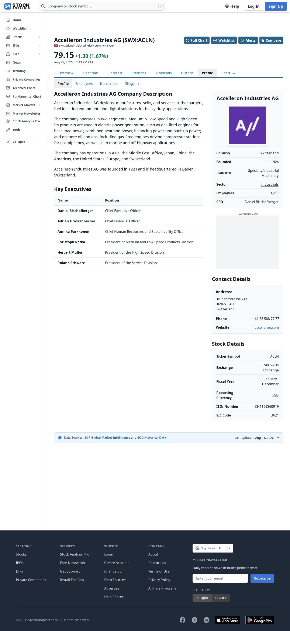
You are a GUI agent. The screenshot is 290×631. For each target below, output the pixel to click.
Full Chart (199, 40)
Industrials (270, 184)
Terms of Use (159, 571)
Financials (91, 73)
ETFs (19, 571)
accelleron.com (267, 327)
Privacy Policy (159, 579)
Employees (84, 83)
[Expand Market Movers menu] (40, 105)
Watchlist (226, 40)
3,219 (274, 193)
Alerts (251, 40)
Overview (65, 73)
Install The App (72, 579)
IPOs (20, 562)
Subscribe (262, 578)
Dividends (164, 73)
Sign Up (276, 6)
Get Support (70, 571)
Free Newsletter (73, 562)
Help (234, 6)
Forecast (115, 73)
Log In (254, 6)
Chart (226, 73)
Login (108, 554)
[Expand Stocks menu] (40, 37)
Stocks (21, 554)
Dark (222, 598)
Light (204, 598)
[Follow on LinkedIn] (206, 620)
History (187, 73)
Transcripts (109, 83)
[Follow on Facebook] (182, 620)
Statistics (139, 73)
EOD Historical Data (151, 437)
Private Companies (31, 579)
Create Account (116, 562)
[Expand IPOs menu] (40, 45)
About (153, 554)
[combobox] (102, 6)
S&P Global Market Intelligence (107, 437)
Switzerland (66, 45)
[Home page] (16, 6)
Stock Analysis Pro (74, 554)
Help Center (113, 596)
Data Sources (115, 579)
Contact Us (157, 562)
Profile (207, 73)
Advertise (111, 588)
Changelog (113, 571)
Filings (129, 83)
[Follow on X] (194, 620)
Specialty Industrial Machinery (263, 173)
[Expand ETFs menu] (40, 54)
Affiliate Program (162, 588)
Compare (273, 40)
